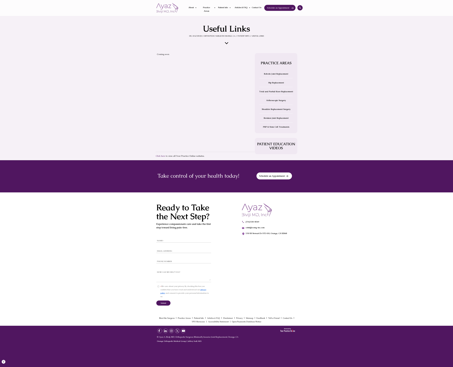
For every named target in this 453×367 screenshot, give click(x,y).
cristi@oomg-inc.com (255, 227)
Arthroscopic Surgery (276, 100)
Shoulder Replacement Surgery (276, 109)
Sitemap (249, 318)
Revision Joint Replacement (276, 118)
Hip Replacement (276, 82)
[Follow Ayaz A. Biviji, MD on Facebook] (159, 331)
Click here (160, 156)
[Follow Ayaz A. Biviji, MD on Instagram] (171, 331)
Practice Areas (184, 318)
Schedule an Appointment (278, 8)
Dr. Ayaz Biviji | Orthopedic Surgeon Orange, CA (212, 36)
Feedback (260, 318)
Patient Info (243, 36)
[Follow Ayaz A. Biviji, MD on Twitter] (177, 331)
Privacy (239, 318)
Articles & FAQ (213, 318)
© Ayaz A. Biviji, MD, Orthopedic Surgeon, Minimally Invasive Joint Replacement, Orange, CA (197, 337)
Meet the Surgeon (167, 318)
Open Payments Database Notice (246, 321)
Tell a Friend (274, 318)
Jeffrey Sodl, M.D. (195, 341)
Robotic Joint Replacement (276, 74)
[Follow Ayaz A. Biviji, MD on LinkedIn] (165, 331)
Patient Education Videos (276, 146)
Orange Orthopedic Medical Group (171, 341)
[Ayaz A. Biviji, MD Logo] (167, 8)
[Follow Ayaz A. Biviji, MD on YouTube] (183, 331)
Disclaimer (228, 318)
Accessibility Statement (218, 321)
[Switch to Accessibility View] (3, 362)
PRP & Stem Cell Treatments (276, 127)
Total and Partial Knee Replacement (276, 91)
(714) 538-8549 (252, 222)
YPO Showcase (198, 321)
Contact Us (287, 318)
